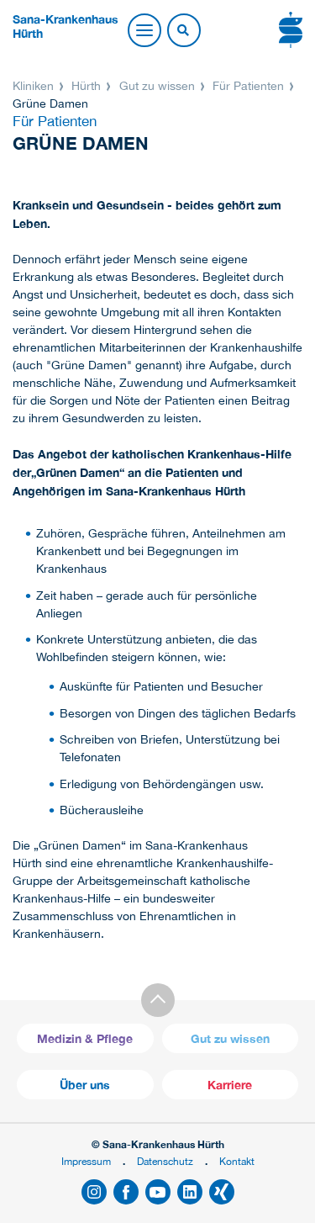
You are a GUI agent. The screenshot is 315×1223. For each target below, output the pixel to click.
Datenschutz (165, 1161)
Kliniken (35, 86)
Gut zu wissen (157, 86)
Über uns (85, 1084)
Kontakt (237, 1161)
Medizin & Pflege (85, 1038)
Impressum (86, 1161)
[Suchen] (183, 31)
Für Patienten (248, 86)
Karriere (229, 1084)
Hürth (86, 86)
